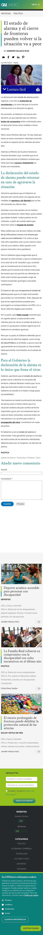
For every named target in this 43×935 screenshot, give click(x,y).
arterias (4, 746)
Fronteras (31, 458)
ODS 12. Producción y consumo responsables (20, 743)
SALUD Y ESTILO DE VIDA (12, 733)
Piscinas (20, 613)
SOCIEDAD (21, 869)
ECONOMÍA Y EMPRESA (21, 849)
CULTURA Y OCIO (21, 859)
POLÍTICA (18, 13)
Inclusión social (30, 613)
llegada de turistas (25, 225)
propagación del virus (10, 422)
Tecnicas (8, 900)
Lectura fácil (16, 89)
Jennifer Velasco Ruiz (18, 51)
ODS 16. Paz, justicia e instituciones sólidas (18, 676)
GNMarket (21, 826)
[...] (21, 821)
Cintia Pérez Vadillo (9, 688)
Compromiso (6, 683)
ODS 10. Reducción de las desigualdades (18, 609)
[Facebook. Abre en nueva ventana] (8, 57)
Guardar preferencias (15, 919)
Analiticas (8, 905)
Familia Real (6, 680)
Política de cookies (31, 895)
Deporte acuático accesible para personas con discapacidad (21, 591)
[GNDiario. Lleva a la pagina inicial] (9, 4)
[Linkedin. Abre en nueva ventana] (18, 57)
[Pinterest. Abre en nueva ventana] (23, 57)
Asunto (4, 470)
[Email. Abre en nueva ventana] (3, 57)
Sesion (7, 913)
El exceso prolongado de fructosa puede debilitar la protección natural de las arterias (21, 723)
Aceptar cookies (31, 928)
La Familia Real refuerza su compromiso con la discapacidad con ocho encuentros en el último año (22, 656)
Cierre (38, 458)
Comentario (6, 479)
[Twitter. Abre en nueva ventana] (13, 57)
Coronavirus (21, 458)
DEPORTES (6, 599)
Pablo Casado (23, 315)
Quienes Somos (21, 816)
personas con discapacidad (12, 617)
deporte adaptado (8, 613)
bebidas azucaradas (16, 746)
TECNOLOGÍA (21, 854)
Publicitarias (9, 909)
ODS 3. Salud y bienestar (11, 606)
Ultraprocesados (32, 746)
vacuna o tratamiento (23, 163)
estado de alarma (8, 458)
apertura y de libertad (21, 201)
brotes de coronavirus (10, 121)
